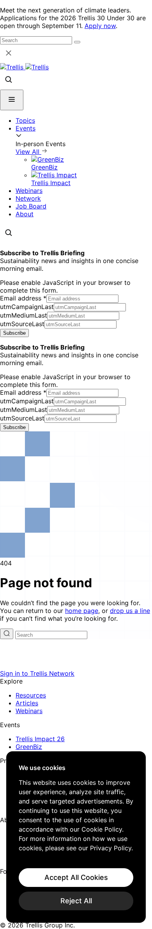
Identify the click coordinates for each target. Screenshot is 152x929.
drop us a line (130, 611)
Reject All (76, 901)
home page (81, 611)
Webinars (29, 190)
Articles (27, 703)
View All (28, 151)
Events (25, 128)
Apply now (100, 26)
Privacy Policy (110, 848)
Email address (23, 298)
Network (28, 198)
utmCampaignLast (27, 307)
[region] (76, 837)
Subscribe (14, 333)
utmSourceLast (22, 324)
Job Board (31, 206)
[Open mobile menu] (11, 100)
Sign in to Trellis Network (37, 673)
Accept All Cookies (76, 877)
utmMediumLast (23, 315)
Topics (25, 120)
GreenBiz (29, 747)
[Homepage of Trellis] (76, 665)
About (25, 214)
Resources (31, 695)
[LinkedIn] (5, 881)
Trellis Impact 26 (40, 739)
